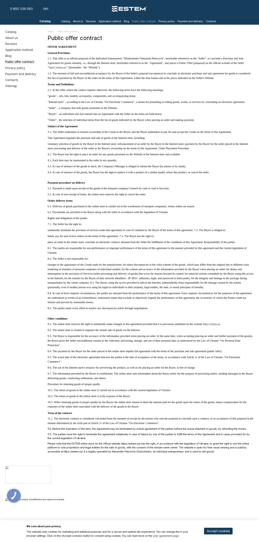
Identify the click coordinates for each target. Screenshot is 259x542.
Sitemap (11, 86)
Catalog (65, 21)
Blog (126, 21)
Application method (110, 21)
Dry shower (96, 472)
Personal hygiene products (105, 476)
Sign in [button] (136, 472)
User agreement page (166, 535)
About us (78, 21)
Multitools (95, 485)
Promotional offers (100, 494)
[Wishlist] (232, 9)
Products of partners (101, 489)
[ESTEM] (28, 474)
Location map (223, 492)
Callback (178, 492)
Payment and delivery (190, 21)
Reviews (91, 21)
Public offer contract (144, 21)
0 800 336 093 (21, 8)
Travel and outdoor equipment (106, 481)
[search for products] (223, 21)
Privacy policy (166, 21)
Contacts (211, 21)
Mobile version (16, 505)
